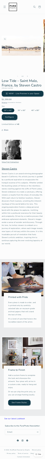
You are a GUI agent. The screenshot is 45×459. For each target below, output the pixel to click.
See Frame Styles (19, 402)
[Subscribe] (37, 432)
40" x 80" (35, 110)
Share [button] (6, 130)
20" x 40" (8, 110)
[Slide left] (17, 76)
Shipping (4, 102)
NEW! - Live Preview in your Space (24, 93)
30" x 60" (22, 110)
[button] (4, 6)
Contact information (23, 457)
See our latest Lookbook (14, 418)
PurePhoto (13, 450)
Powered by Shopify (23, 450)
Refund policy (36, 450)
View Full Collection (10, 162)
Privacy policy (11, 453)
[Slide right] (27, 76)
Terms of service (23, 453)
